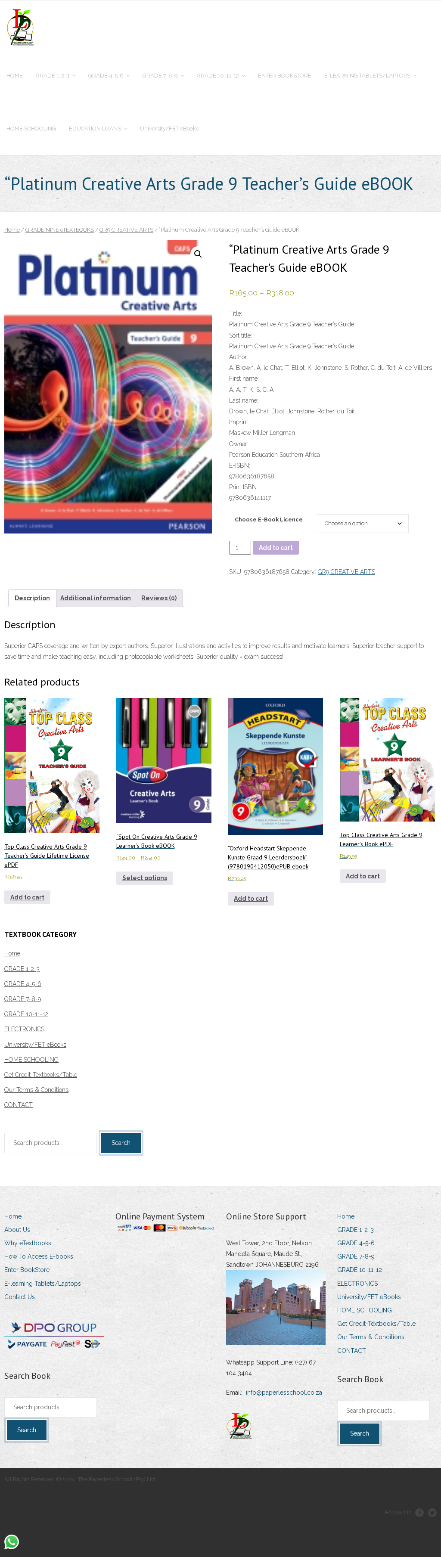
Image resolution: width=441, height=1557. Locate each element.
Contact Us (19, 1296)
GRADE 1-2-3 (22, 968)
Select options (144, 878)
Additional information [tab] (95, 598)
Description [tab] (32, 598)
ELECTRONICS (24, 1029)
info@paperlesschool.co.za (284, 1392)
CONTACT (18, 1104)
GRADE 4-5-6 (22, 983)
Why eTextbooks (27, 1243)
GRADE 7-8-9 (22, 999)
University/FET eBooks (35, 1044)
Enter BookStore (27, 1269)
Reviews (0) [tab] (159, 598)
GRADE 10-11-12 (26, 1014)
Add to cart (276, 547)
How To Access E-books (38, 1256)
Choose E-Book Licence (269, 519)
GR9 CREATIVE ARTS (126, 229)
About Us (17, 1229)
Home (12, 229)
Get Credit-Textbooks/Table (40, 1074)
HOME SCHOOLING (31, 1059)
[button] (198, 254)
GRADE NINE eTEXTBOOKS (59, 229)
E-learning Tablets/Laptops (42, 1283)
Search (121, 1142)
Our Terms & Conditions (36, 1089)
